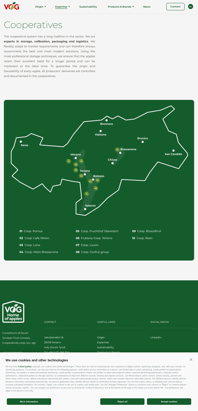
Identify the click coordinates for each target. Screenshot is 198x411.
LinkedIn (155, 337)
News (146, 6)
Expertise (61, 6)
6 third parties (25, 366)
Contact (175, 6)
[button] (191, 359)
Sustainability (88, 6)
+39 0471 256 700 (59, 352)
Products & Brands (119, 6)
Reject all (122, 401)
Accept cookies (169, 401)
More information (29, 401)
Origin (39, 6)
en (190, 6)
